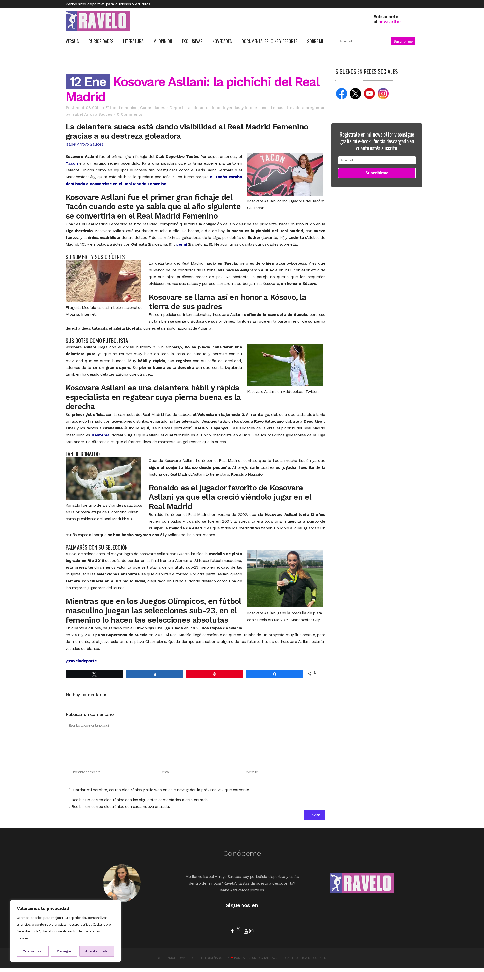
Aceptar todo (96, 951)
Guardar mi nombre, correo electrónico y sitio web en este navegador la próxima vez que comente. (160, 789)
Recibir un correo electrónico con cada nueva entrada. (121, 806)
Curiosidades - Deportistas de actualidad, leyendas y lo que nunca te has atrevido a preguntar (232, 107)
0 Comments (129, 114)
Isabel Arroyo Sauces (91, 114)
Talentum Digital (255, 958)
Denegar (64, 951)
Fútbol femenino (121, 107)
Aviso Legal (281, 958)
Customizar (33, 951)
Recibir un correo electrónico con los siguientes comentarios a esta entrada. (140, 799)
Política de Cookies (310, 958)
